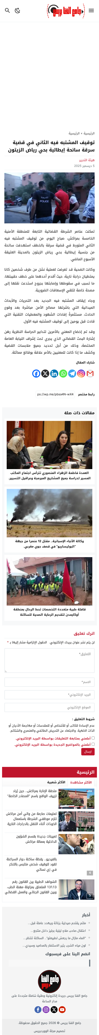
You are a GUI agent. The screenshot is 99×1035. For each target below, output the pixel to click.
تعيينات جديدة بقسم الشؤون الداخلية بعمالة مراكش (36, 839)
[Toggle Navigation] (92, 11)
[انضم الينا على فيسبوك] (38, 1009)
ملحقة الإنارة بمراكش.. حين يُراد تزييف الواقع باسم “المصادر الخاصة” (32, 793)
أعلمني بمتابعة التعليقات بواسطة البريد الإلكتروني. (53, 739)
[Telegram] (72, 374)
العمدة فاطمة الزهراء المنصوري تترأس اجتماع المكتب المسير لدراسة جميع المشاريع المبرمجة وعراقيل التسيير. (50, 475)
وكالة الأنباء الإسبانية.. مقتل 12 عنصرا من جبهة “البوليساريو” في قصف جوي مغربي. (49, 543)
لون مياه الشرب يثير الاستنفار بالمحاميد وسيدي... (55, 945)
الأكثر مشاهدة (81, 782)
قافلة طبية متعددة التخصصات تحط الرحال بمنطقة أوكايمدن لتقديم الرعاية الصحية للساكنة (49, 612)
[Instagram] (81, 374)
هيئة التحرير (87, 160)
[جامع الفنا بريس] (49, 981)
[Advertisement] (49, 74)
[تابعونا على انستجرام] (46, 1009)
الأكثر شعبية (56, 782)
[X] (45, 374)
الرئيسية (74, 133)
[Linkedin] (54, 374)
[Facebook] (36, 374)
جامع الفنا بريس (71, 1023)
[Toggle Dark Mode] (17, 11)
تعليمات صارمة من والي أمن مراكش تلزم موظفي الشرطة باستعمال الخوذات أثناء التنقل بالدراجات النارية (31, 819)
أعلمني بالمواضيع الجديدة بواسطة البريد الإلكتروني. (52, 745)
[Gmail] (90, 374)
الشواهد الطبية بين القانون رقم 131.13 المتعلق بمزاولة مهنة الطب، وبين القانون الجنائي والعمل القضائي (31, 887)
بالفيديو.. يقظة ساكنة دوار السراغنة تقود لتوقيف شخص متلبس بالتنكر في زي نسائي (31, 864)
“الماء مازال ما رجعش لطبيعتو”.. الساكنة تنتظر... (55, 938)
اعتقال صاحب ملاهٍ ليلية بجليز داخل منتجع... (59, 931)
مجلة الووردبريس (44, 1031)
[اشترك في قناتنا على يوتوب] (62, 1009)
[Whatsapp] (63, 374)
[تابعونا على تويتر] (54, 1009)
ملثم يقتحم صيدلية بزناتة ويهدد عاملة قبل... (57, 923)
